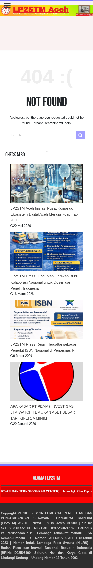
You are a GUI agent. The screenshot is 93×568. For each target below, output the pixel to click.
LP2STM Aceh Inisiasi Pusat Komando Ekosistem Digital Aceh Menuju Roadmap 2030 (44, 214)
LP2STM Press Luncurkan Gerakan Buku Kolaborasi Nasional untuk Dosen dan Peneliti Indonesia (44, 282)
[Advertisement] (46, 33)
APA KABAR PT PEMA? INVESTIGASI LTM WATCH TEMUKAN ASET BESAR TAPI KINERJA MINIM (42, 412)
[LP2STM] (46, 10)
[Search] (80, 135)
